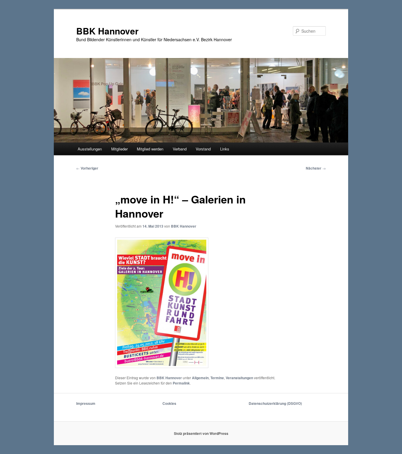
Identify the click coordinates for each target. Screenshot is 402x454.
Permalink (181, 383)
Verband (180, 149)
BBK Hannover (107, 30)
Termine (217, 377)
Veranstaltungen (239, 377)
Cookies (169, 403)
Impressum (85, 403)
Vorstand (203, 149)
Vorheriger (87, 168)
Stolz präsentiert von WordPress (201, 433)
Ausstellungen (90, 149)
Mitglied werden (150, 149)
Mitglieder (119, 149)
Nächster (316, 168)
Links (224, 149)
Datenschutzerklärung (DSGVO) (275, 403)
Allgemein (200, 377)
